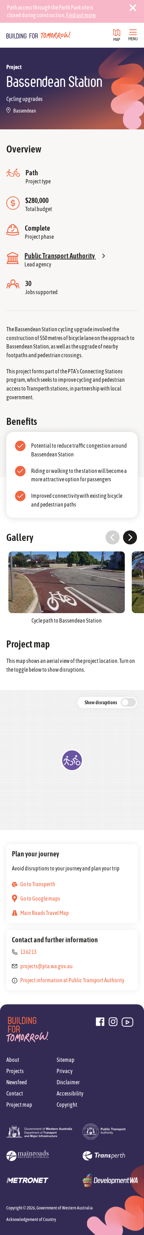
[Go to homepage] (38, 35)
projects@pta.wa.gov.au (46, 966)
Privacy (64, 1071)
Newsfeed (16, 1082)
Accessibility (70, 1093)
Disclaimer (68, 1082)
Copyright (67, 1104)
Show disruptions (101, 702)
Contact (14, 1093)
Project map (19, 1104)
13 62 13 (28, 952)
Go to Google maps (40, 898)
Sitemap (65, 1060)
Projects (15, 1071)
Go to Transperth (37, 884)
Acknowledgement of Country (31, 1219)
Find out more (80, 15)
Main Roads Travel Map (44, 913)
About (12, 1060)
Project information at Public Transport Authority (72, 980)
